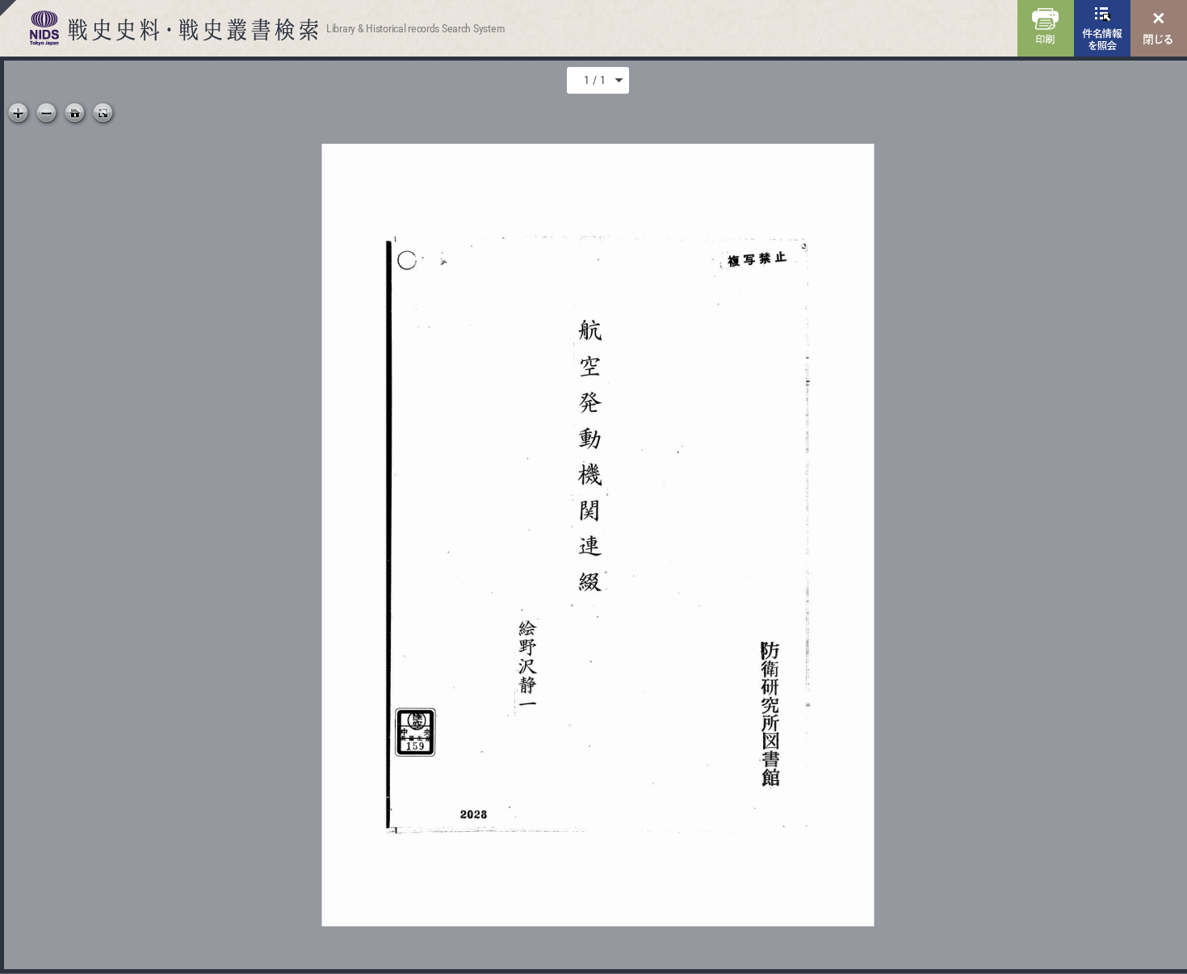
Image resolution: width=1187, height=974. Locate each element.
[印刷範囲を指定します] (1045, 28)
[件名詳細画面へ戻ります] (1102, 28)
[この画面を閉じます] (1159, 28)
